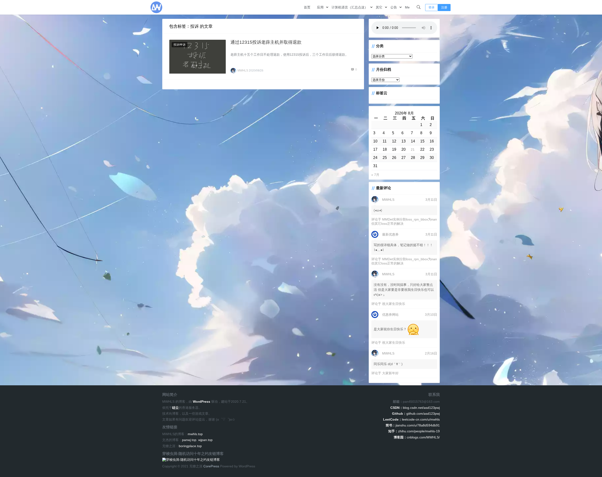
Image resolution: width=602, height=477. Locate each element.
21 (413, 149)
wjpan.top (205, 440)
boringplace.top (190, 446)
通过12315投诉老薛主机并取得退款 (265, 42)
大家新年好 (390, 373)
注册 (444, 7)
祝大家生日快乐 (393, 304)
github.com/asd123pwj (416, 413)
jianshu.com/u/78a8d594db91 (413, 425)
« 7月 (375, 175)
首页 (307, 7)
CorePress (211, 466)
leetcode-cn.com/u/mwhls (411, 419)
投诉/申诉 (180, 44)
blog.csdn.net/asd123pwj (415, 408)
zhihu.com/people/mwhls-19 (414, 431)
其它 (379, 7)
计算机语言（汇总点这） (350, 7)
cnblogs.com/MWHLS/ (417, 437)
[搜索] (418, 7)
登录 (431, 7)
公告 (393, 7)
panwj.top (189, 440)
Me (407, 7)
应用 (320, 7)
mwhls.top (195, 434)
